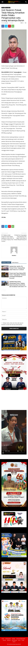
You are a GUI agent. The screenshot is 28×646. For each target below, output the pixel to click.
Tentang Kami (8, 638)
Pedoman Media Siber (20, 638)
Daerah (7, 5)
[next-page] (5, 290)
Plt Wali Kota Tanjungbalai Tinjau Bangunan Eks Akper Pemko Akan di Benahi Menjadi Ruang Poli (20, 237)
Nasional (9, 640)
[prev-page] (2, 290)
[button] (2, 2)
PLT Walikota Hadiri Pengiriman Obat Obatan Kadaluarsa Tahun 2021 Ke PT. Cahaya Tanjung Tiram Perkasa (7, 238)
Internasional (14, 640)
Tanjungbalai (8, 7)
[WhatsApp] (12, 26)
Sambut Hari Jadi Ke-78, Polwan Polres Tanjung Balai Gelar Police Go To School (17, 268)
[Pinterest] (9, 26)
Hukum (14, 641)
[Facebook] (2, 26)
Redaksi (6, 22)
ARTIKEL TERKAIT (6, 262)
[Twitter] (6, 26)
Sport (19, 640)
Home (3, 638)
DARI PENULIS (15, 262)
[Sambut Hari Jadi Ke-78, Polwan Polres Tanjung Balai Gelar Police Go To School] (5, 268)
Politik (23, 640)
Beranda (3, 5)
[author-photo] (14, 253)
